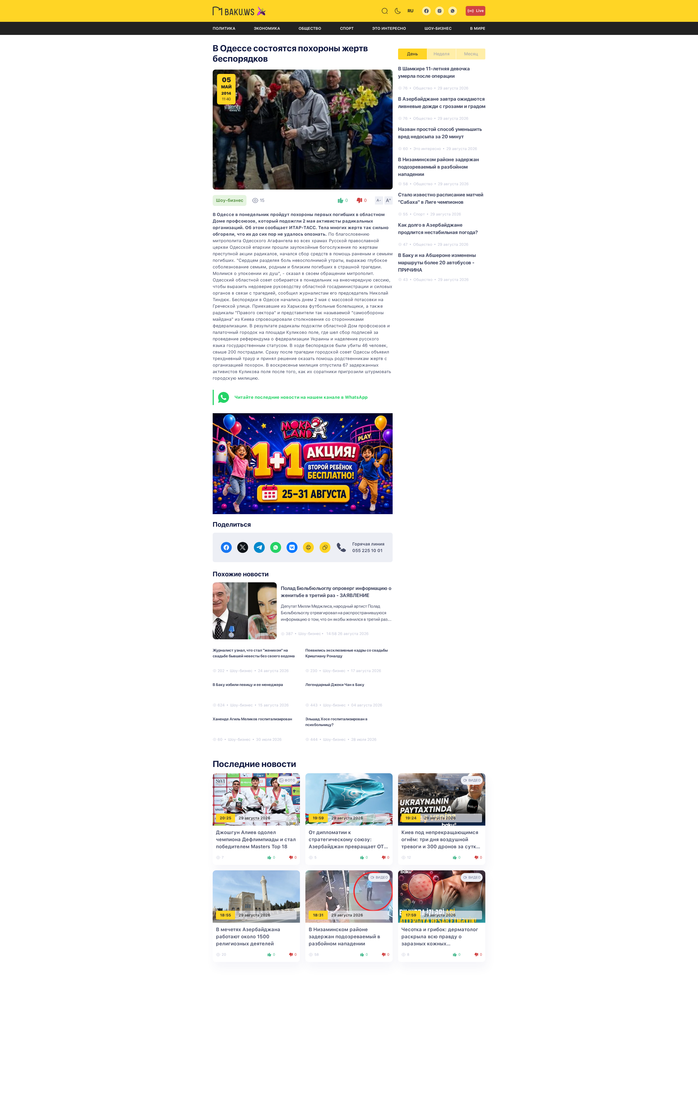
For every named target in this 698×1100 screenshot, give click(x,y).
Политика (224, 28)
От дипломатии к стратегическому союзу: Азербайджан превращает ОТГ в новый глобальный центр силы (348, 846)
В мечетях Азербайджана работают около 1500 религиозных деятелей (248, 936)
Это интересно (389, 28)
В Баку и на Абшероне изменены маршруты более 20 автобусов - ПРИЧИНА (437, 262)
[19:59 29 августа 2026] (349, 799)
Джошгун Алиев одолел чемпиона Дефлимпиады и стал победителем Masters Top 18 (256, 839)
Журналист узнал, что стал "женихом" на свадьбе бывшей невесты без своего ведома (254, 653)
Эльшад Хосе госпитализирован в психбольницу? (336, 722)
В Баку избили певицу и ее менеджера (248, 684)
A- (379, 200)
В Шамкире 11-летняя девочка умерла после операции (434, 72)
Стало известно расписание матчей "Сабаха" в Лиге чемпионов (440, 198)
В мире (477, 28)
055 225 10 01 (367, 550)
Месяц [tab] (471, 53)
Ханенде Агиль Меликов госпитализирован (252, 719)
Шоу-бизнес (438, 28)
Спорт (347, 28)
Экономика (267, 28)
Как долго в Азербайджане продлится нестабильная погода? (438, 228)
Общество (310, 28)
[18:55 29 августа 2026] (256, 896)
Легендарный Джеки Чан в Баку (334, 684)
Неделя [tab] (442, 53)
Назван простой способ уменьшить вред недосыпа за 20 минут (440, 132)
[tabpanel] (441, 174)
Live (480, 10)
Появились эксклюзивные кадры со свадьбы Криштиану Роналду (346, 653)
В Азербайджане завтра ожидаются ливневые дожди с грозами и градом (441, 102)
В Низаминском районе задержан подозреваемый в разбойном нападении (438, 167)
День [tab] (412, 53)
